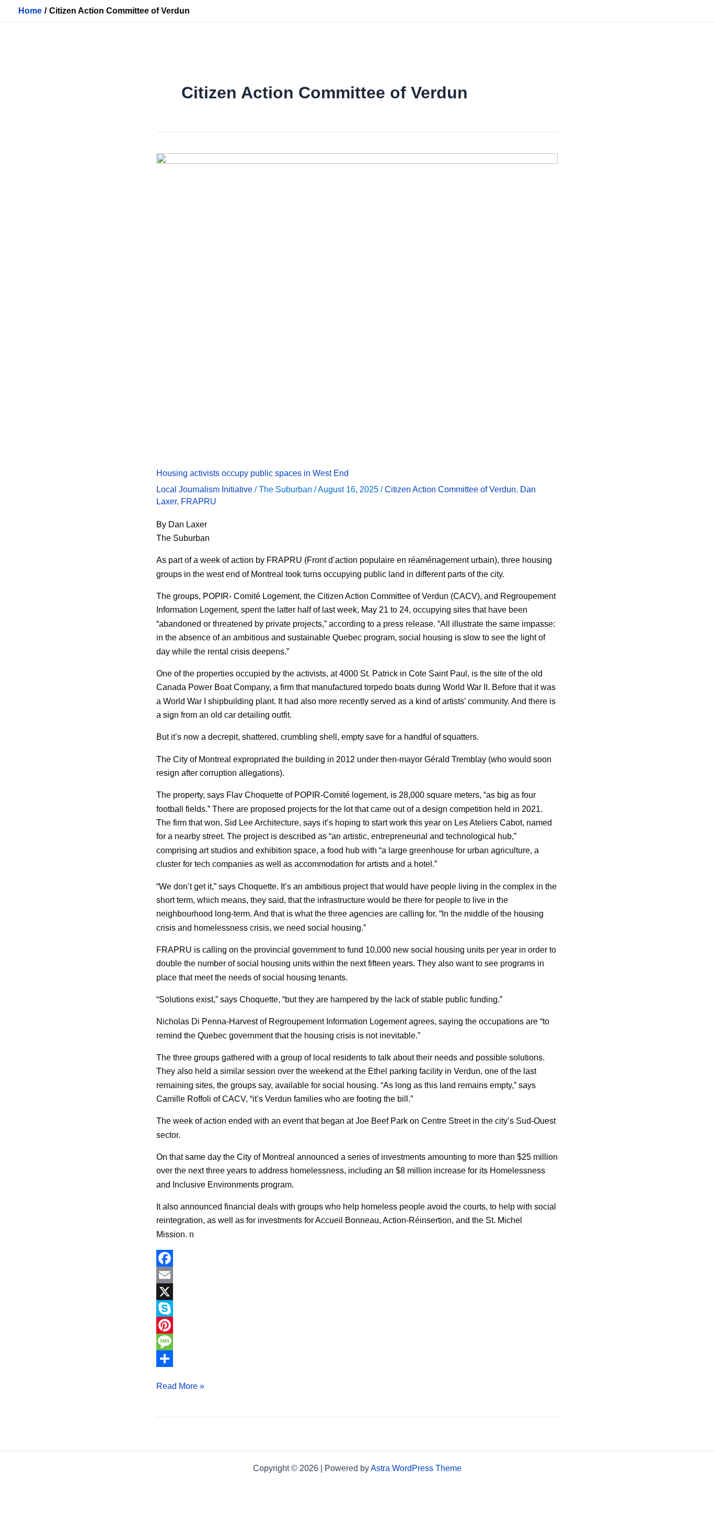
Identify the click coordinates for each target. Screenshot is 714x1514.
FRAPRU (198, 501)
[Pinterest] (357, 1325)
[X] (357, 1291)
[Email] (357, 1275)
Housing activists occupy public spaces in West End (252, 473)
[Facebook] (357, 1258)
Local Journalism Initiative (204, 489)
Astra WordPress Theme (416, 1468)
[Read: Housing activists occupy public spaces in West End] (357, 304)
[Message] (357, 1342)
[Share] (357, 1358)
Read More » (180, 1385)
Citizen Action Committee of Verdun (450, 489)
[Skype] (357, 1308)
